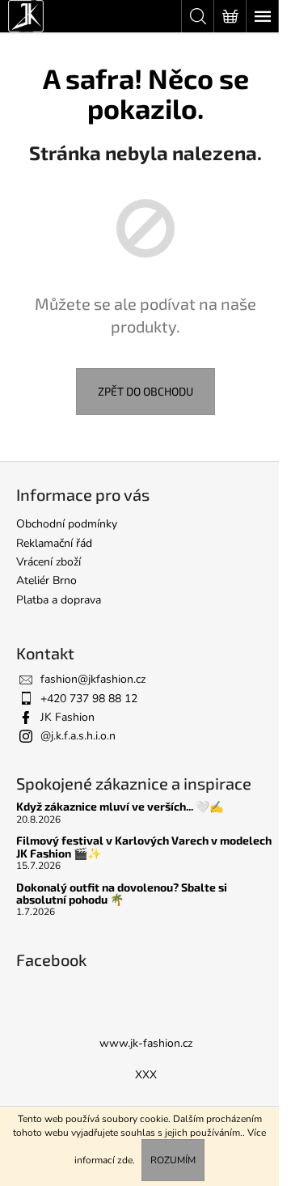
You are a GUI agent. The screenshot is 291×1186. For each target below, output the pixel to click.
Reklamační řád (54, 543)
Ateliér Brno (46, 580)
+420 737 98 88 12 (88, 698)
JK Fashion (67, 717)
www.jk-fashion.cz (145, 1043)
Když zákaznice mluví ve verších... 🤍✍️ (119, 806)
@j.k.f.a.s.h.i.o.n (78, 735)
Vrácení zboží (48, 562)
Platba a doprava (58, 600)
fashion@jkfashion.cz (93, 679)
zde (125, 1160)
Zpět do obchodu (145, 391)
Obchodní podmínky (66, 524)
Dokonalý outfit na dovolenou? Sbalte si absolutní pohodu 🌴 (121, 893)
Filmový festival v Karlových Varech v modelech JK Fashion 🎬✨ (144, 846)
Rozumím (173, 1160)
